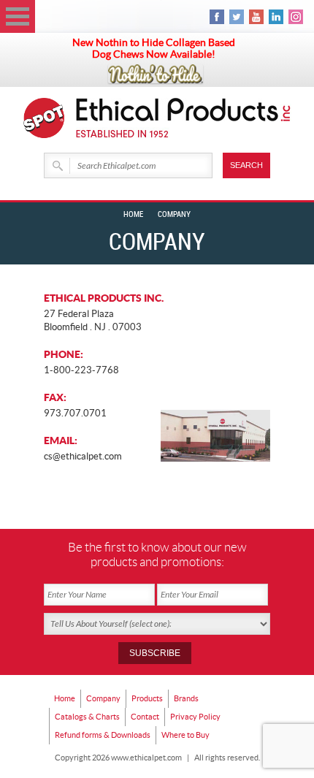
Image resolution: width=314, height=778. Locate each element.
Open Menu (17, 16)
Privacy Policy (195, 716)
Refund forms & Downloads (102, 735)
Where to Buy (185, 735)
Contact (145, 716)
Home (133, 214)
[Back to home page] (183, 118)
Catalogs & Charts (87, 716)
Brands (186, 698)
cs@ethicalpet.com (83, 456)
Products (147, 698)
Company (103, 698)
